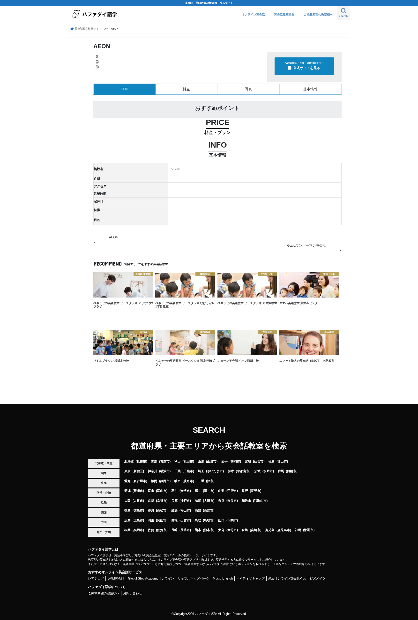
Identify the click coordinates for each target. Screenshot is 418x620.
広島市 (138, 520)
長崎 (174, 530)
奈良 (221, 500)
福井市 (208, 491)
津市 (210, 481)
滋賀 (198, 500)
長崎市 (185, 530)
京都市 (161, 500)
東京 (127, 471)
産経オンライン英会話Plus (287, 578)
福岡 (127, 530)
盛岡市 (235, 461)
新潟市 (138, 491)
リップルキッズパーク (193, 578)
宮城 (248, 461)
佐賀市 (161, 530)
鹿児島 (270, 530)
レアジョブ (96, 578)
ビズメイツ (317, 578)
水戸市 (268, 471)
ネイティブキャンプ (250, 578)
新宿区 (138, 471)
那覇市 (309, 530)
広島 (127, 520)
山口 (221, 520)
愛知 (127, 481)
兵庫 (174, 500)
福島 (271, 461)
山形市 (211, 461)
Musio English (223, 578)
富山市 (161, 491)
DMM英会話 (115, 578)
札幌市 (141, 461)
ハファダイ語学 (206, 614)
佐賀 (151, 530)
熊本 (198, 530)
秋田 (177, 461)
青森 (154, 461)
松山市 (185, 510)
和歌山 (246, 500)
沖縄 (298, 530)
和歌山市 (260, 500)
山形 (201, 461)
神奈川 (152, 471)
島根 (174, 520)
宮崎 (245, 530)
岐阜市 (188, 481)
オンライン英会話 (253, 14)
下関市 (232, 520)
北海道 (129, 461)
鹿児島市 (283, 530)
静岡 (154, 481)
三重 (201, 481)
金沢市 (185, 491)
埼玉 (201, 471)
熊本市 (208, 530)
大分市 (232, 530)
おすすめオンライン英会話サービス (115, 572)
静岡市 (165, 481)
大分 (221, 530)
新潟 (127, 491)
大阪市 (138, 500)
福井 (198, 491)
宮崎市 (255, 530)
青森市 (165, 461)
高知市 (208, 510)
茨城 (257, 471)
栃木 (231, 471)
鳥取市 (208, 520)
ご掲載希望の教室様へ (318, 14)
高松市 (161, 510)
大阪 (127, 500)
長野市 (255, 491)
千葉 (177, 471)
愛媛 (174, 510)
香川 (151, 510)
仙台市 (258, 461)
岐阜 (177, 481)
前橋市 (291, 471)
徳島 (127, 510)
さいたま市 (215, 471)
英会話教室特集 (284, 14)
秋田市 (188, 461)
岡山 (151, 520)
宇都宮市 (243, 471)
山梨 (221, 491)
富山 (151, 491)
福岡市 (138, 530)
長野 (245, 491)
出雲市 (185, 520)
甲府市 (232, 491)
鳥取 (198, 520)
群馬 (281, 471)
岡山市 (161, 520)
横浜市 (165, 471)
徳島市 (138, 510)
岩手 (224, 461)
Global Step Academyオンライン (151, 578)
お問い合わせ (132, 593)
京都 (151, 500)
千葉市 (188, 471)
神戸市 (185, 500)
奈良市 (232, 500)
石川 (174, 491)
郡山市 (282, 461)
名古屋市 (140, 481)
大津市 (208, 500)
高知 (198, 510)
